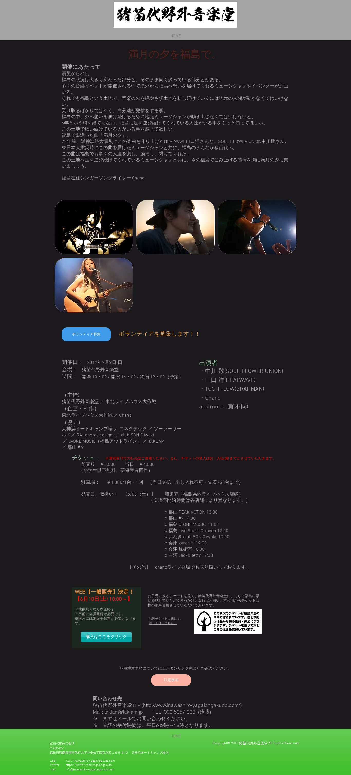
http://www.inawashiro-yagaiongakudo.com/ (191, 705)
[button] (94, 227)
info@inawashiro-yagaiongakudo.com (90, 769)
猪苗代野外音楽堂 (253, 743)
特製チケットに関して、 (166, 619)
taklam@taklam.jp (123, 712)
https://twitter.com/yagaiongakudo (89, 765)
